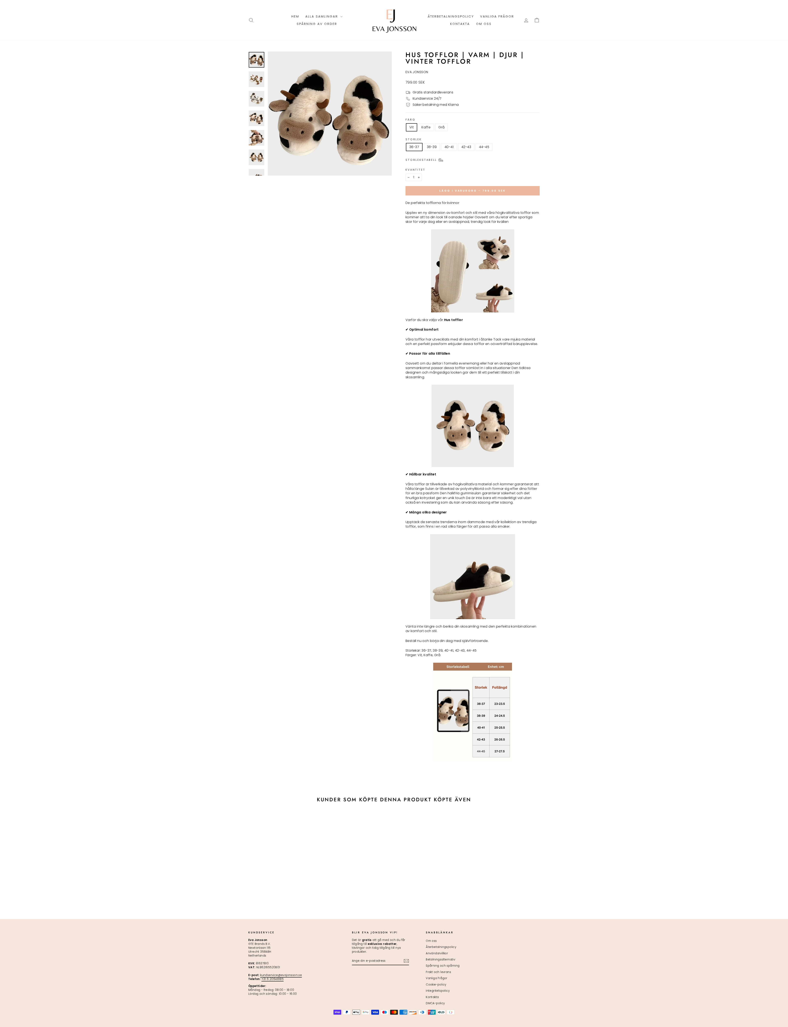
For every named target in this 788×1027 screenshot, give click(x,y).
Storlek (413, 139)
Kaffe (426, 127)
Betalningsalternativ (440, 959)
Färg (410, 119)
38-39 (432, 147)
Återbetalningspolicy (451, 16)
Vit (411, 127)
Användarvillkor (437, 953)
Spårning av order (317, 24)
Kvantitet (415, 169)
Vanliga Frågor (497, 16)
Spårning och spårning (442, 966)
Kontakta (460, 24)
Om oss (484, 24)
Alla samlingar (322, 16)
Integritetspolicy (438, 991)
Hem (295, 16)
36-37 (414, 147)
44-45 (484, 147)
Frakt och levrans (438, 972)
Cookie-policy (436, 985)
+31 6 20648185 (272, 979)
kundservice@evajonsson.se (281, 975)
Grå (441, 127)
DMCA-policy (435, 1003)
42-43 (466, 147)
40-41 (449, 147)
